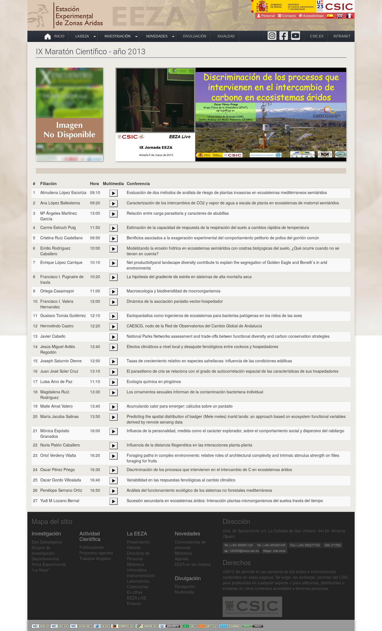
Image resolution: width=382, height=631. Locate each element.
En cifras (134, 592)
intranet (342, 36)
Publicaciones (91, 547)
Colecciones (137, 586)
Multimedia (184, 592)
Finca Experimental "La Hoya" (49, 567)
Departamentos (45, 558)
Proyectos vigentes (96, 553)
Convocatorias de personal (190, 544)
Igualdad (226, 36)
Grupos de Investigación (43, 550)
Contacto (288, 15)
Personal (267, 15)
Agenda (181, 558)
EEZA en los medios (193, 564)
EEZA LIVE (137, 598)
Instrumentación (141, 575)
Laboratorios (138, 581)
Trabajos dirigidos (95, 558)
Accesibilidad (313, 15)
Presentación (138, 542)
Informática (137, 570)
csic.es (317, 36)
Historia (133, 547)
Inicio (58, 36)
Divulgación (194, 36)
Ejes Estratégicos (47, 542)
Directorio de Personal (138, 555)
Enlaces (134, 603)
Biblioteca (135, 564)
